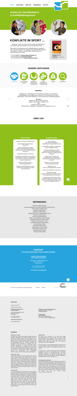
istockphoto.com (48, 316)
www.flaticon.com (52, 317)
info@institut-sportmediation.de (38, 270)
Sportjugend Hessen (27, 56)
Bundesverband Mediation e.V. (29, 55)
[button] (9, 99)
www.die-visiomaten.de (42, 311)
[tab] (14, 76)
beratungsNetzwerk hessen (31, 57)
